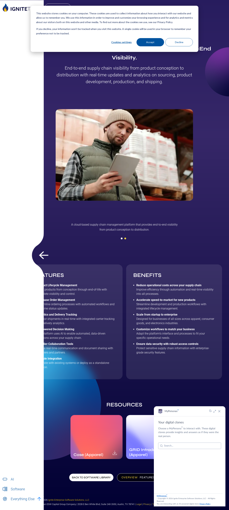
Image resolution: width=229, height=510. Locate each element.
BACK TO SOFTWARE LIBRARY (91, 477)
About (14, 502)
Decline (179, 42)
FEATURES (147, 477)
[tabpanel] (124, 228)
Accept (150, 42)
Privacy (147, 504)
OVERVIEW (129, 477)
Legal (139, 504)
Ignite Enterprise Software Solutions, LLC (68, 500)
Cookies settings (121, 42)
